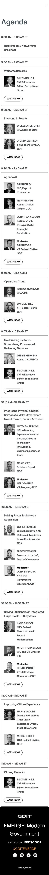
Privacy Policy (25, 868)
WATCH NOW (13, 99)
